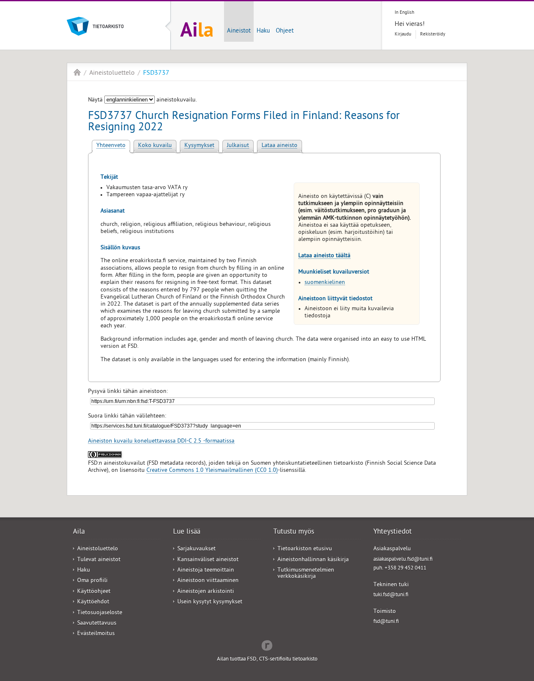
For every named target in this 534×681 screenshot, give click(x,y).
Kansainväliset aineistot (208, 560)
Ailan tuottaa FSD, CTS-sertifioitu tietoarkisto (267, 659)
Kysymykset (199, 145)
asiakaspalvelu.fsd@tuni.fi (403, 560)
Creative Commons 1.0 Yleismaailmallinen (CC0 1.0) (212, 470)
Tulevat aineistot (99, 560)
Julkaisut (238, 145)
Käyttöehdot (93, 602)
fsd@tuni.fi (386, 622)
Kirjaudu (403, 34)
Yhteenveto (111, 145)
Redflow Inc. (267, 645)
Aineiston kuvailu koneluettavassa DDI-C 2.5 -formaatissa (161, 441)
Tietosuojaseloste (99, 613)
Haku (263, 31)
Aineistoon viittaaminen (208, 581)
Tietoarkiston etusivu (304, 549)
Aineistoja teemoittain (205, 570)
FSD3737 (156, 73)
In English (404, 12)
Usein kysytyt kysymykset (209, 602)
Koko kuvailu (155, 145)
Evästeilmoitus (96, 634)
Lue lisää (186, 532)
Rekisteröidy (432, 34)
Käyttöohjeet (94, 591)
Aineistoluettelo (112, 73)
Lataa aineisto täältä (324, 256)
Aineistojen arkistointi (205, 591)
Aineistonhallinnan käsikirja (313, 560)
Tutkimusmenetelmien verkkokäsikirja (305, 573)
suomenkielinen (325, 282)
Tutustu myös (293, 532)
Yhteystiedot (392, 532)
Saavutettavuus (96, 623)
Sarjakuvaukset (196, 549)
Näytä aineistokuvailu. (142, 100)
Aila (77, 72)
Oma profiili (92, 581)
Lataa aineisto (279, 145)
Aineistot (239, 31)
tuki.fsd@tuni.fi (390, 595)
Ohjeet (285, 31)
